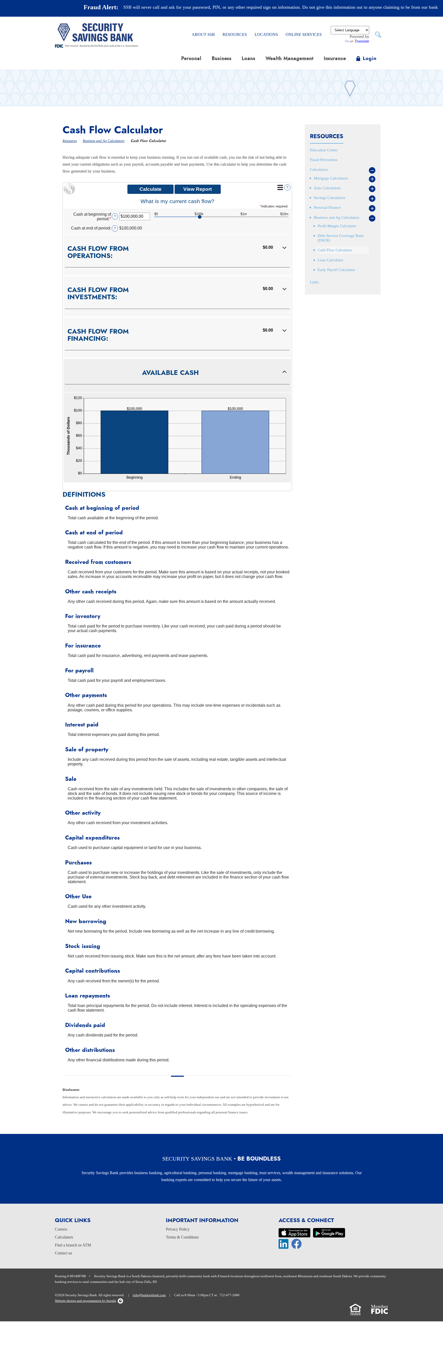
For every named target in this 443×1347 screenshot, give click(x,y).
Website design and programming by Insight (85, 1301)
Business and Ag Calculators (103, 141)
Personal (191, 58)
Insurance (335, 58)
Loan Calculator (330, 260)
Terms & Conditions (182, 1237)
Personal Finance (327, 207)
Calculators (319, 169)
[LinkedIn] (283, 1243)
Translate (362, 41)
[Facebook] (296, 1243)
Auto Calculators (327, 188)
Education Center (324, 150)
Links (314, 282)
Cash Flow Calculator (335, 250)
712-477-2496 (229, 1295)
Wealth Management (289, 58)
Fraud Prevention (323, 159)
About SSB (203, 34)
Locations (266, 34)
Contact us (63, 1253)
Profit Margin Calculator (337, 226)
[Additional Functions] (280, 187)
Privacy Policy (177, 1229)
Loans (248, 58)
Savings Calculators (329, 197)
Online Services (304, 34)
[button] (177, 255)
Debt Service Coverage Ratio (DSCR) (341, 237)
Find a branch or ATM (73, 1245)
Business (222, 58)
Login (370, 58)
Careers (61, 1229)
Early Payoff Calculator (336, 269)
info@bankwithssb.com (149, 1295)
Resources (235, 34)
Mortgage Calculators (331, 178)
